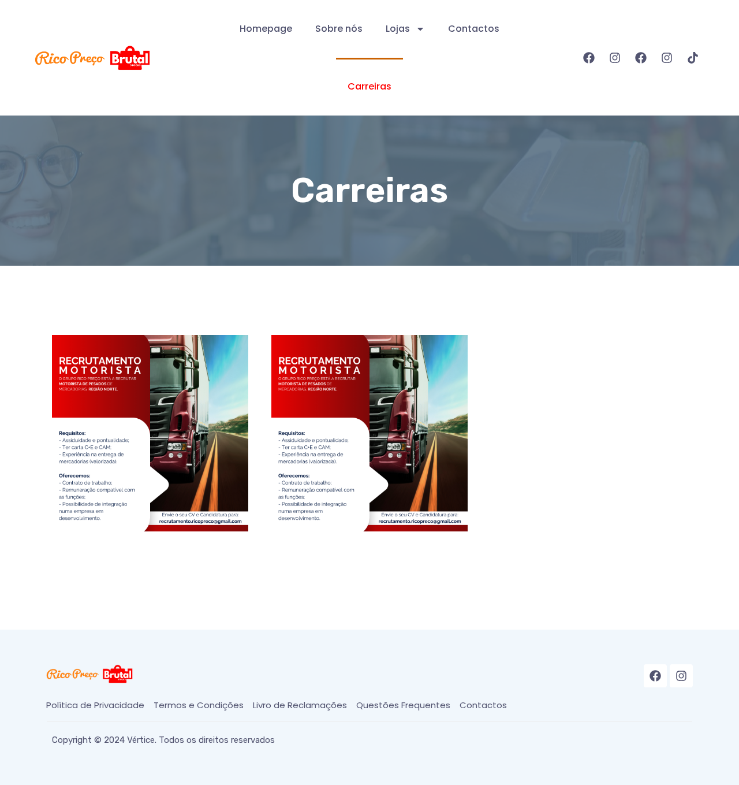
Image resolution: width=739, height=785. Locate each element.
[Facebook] (588, 57)
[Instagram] (614, 57)
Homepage (266, 28)
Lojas (398, 28)
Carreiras (369, 86)
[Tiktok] (692, 57)
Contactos (473, 28)
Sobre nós (339, 28)
